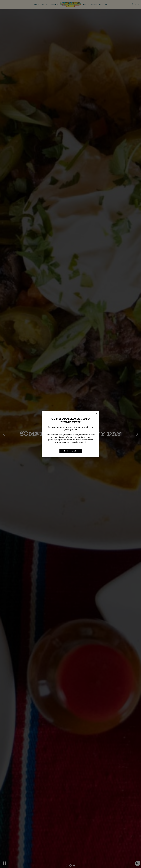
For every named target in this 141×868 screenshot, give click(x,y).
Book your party (70, 451)
